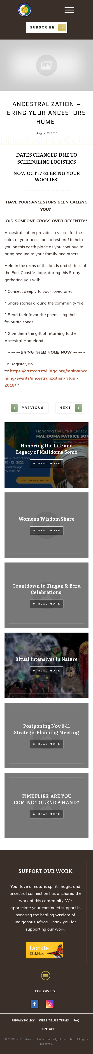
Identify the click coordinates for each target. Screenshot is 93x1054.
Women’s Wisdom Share (46, 518)
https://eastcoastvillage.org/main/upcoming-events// (46, 378)
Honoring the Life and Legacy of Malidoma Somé (46, 448)
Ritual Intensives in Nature (46, 658)
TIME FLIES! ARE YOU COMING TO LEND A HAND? (46, 799)
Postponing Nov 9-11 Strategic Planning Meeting (46, 728)
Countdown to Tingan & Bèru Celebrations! (46, 588)
